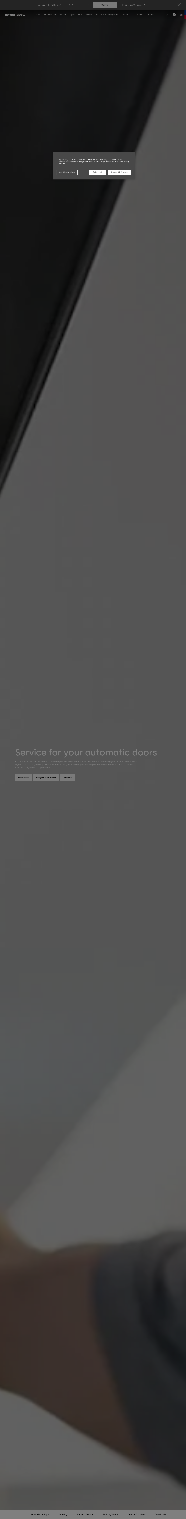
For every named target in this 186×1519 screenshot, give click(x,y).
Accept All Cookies (120, 172)
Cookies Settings (67, 172)
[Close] (131, 155)
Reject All (97, 172)
